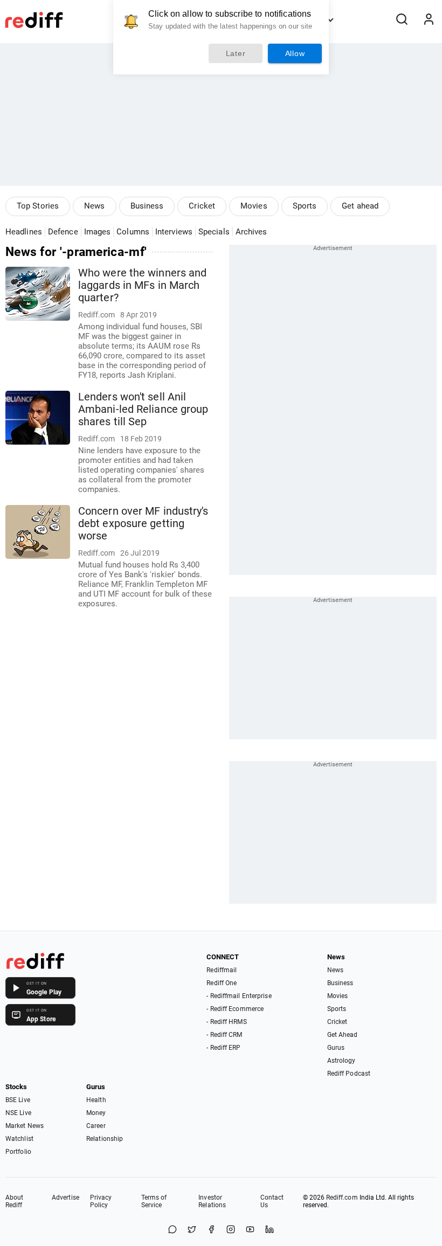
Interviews (173, 232)
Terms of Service (154, 1201)
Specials (214, 232)
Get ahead (360, 206)
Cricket (202, 206)
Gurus (336, 1047)
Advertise (65, 1197)
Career (96, 1126)
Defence (63, 232)
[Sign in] (428, 20)
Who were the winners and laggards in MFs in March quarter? (142, 285)
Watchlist (19, 1139)
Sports (305, 206)
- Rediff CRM (224, 1035)
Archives (251, 232)
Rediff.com (342, 1197)
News (94, 206)
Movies (253, 206)
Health (96, 1100)
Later (236, 53)
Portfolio (18, 1151)
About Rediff (14, 1201)
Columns (132, 232)
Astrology (341, 1060)
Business (147, 206)
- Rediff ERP (223, 1047)
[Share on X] (192, 1230)
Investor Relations (212, 1201)
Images (97, 232)
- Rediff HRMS (226, 1022)
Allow (295, 53)
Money (96, 1113)
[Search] (401, 20)
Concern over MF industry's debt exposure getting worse (143, 523)
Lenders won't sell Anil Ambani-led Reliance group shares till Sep (143, 409)
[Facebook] (211, 1230)
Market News (24, 1126)
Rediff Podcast (348, 1073)
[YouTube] (250, 1230)
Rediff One (221, 983)
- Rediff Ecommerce (235, 1009)
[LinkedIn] (269, 1230)
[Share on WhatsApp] (172, 1230)
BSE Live (17, 1100)
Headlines (23, 232)
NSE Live (18, 1113)
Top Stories (38, 206)
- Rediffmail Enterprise (238, 996)
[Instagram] (230, 1230)
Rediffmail (221, 970)
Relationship (104, 1139)
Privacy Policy (101, 1201)
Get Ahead (342, 1035)
